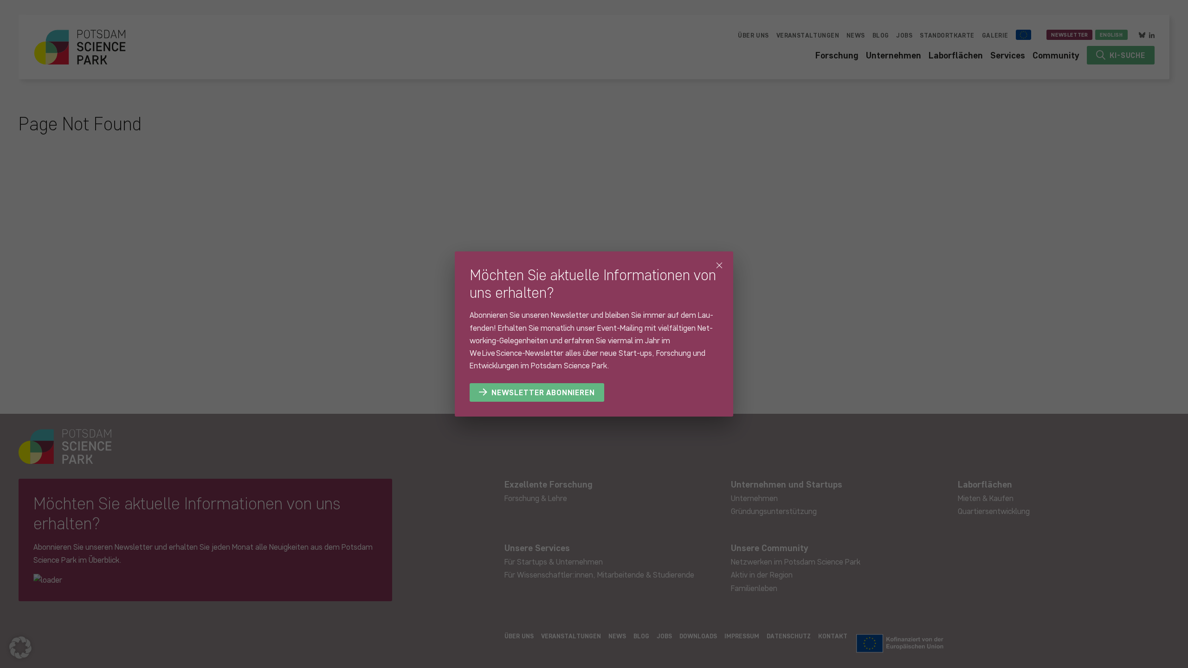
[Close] (719, 265)
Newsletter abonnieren (543, 392)
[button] (20, 647)
